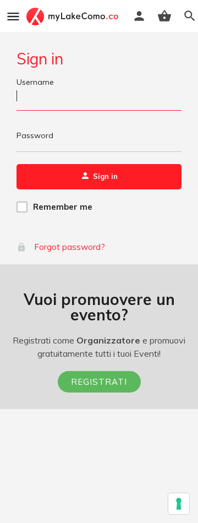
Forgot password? (68, 247)
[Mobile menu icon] (13, 17)
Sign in (39, 58)
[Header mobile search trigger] (190, 16)
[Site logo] (73, 16)
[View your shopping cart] (164, 16)
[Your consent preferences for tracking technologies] (178, 503)
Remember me (62, 206)
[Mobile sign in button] (139, 16)
